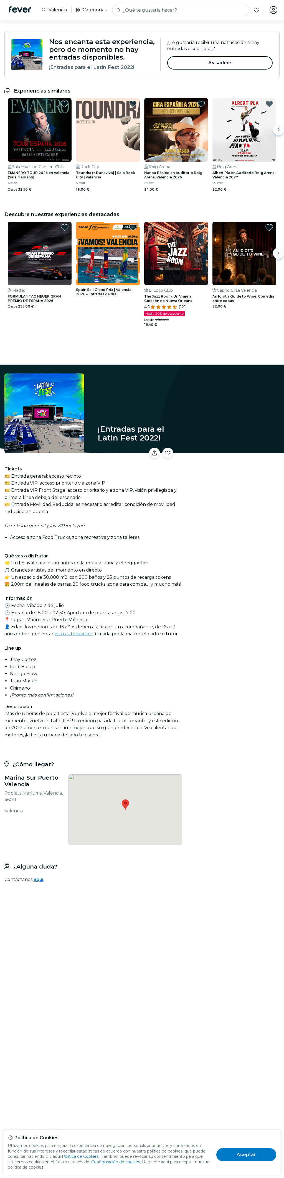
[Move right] (278, 129)
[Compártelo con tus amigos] (154, 453)
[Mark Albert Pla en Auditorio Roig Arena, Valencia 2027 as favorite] (269, 103)
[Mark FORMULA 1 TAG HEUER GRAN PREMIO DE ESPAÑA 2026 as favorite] (64, 227)
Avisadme (219, 62)
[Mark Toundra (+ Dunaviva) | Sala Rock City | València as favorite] (132, 103)
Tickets (234, 455)
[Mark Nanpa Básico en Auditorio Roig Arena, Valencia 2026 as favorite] (201, 103)
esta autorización (74, 633)
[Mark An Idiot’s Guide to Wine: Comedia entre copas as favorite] (269, 227)
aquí (38, 879)
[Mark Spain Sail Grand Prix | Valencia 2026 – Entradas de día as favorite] (132, 227)
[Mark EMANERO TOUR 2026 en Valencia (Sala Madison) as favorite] (64, 103)
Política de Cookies (80, 1156)
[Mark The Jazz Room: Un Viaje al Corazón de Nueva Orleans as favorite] (201, 227)
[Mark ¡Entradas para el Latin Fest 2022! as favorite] (167, 453)
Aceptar (246, 1154)
